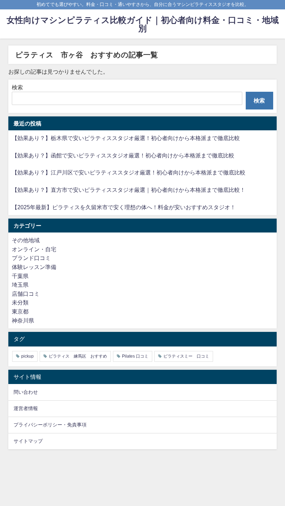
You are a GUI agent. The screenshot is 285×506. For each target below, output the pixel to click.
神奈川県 (23, 320)
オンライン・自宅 (34, 249)
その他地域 (26, 240)
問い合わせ (26, 392)
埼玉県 (20, 284)
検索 (17, 87)
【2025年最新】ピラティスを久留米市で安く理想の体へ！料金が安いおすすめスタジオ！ (124, 207)
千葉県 (20, 276)
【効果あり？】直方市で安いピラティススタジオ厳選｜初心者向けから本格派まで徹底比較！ (128, 190)
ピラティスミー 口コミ (186, 356)
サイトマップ (28, 441)
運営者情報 (26, 408)
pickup (27, 356)
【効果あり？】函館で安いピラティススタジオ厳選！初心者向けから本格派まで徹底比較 (123, 155)
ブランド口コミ (31, 258)
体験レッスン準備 (34, 267)
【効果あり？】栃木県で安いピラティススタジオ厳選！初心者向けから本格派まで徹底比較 (126, 138)
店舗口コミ (26, 293)
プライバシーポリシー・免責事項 (50, 424)
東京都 (20, 311)
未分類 (20, 302)
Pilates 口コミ (135, 356)
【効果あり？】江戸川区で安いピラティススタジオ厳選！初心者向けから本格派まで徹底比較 (128, 172)
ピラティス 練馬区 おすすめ (78, 356)
